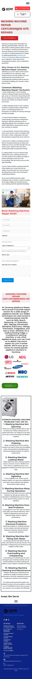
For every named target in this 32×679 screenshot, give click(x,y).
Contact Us (20, 629)
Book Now (7, 280)
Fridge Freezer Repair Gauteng (8, 643)
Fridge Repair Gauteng (7, 640)
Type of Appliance (8, 245)
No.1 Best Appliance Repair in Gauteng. (14, 615)
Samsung (20, 55)
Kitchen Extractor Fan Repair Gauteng (9, 626)
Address (5, 235)
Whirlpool (5, 57)
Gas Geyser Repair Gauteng (9, 634)
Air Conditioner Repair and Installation (8, 630)
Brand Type (5, 254)
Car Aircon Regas (8, 650)
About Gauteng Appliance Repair (21, 626)
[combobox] (16, 248)
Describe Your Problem (9, 264)
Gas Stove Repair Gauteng (8, 637)
